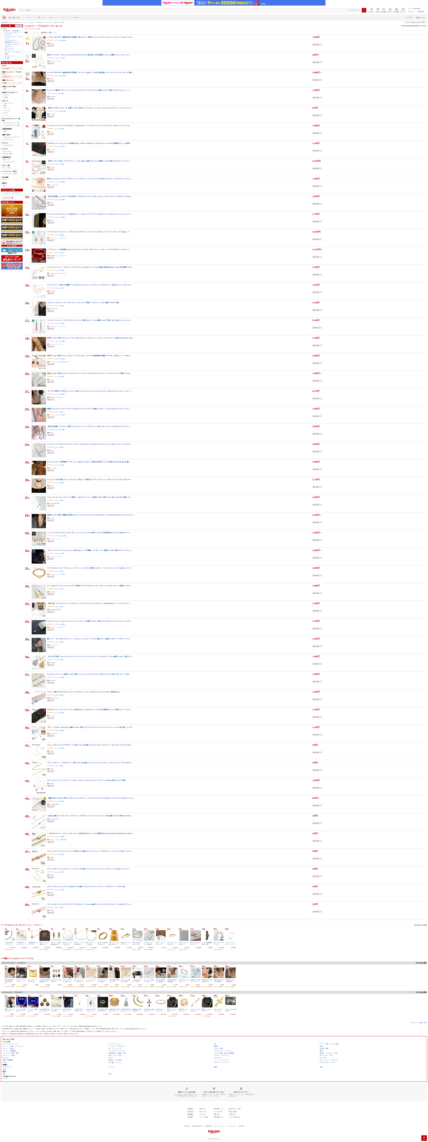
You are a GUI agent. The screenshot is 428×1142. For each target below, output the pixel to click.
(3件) (185, 949)
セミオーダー (7, 151)
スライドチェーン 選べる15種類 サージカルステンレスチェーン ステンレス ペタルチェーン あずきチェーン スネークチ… (90, 285)
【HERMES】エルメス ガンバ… (21, 943)
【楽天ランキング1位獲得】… (230, 980)
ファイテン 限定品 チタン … (33, 1010)
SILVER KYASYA (53, 308)
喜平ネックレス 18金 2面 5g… (79, 943)
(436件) (232, 986)
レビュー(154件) (59, 394)
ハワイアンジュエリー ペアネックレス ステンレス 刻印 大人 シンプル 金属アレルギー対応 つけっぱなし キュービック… (89, 320)
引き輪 (5, 97)
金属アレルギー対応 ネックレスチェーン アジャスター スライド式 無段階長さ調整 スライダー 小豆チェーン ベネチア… (89, 355)
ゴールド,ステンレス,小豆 (55, 22)
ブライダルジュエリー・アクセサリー (13, 45)
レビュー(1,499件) (60, 40)
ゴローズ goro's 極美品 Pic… (230, 1010)
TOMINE (51, 751)
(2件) (11, 949)
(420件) (23, 986)
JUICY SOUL (53, 468)
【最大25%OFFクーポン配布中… (219, 980)
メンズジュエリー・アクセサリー (13, 37)
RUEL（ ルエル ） (54, 733)
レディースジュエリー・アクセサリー (13, 33)
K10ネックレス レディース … (160, 943)
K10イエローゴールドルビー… (172, 943)
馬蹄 (4, 105)
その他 (7, 58)
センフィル (52, 149)
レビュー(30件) (59, 872)
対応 (4, 89)
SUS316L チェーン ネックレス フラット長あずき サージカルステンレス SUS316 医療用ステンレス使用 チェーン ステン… (89, 709)
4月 (4, 185)
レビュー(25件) (59, 306)
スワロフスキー (8, 139)
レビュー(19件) (59, 164)
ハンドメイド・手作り (10, 174)
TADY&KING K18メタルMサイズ (44, 1010)
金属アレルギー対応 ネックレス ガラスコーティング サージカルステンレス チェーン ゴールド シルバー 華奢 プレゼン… (89, 373)
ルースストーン (10, 56)
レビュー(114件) (59, 624)
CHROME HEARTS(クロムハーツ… (114, 1010)
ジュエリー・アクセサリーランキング (43, 26)
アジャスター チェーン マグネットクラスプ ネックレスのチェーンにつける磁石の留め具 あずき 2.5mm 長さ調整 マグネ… (90, 267)
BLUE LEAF (52, 291)
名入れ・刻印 (7, 153)
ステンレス (7, 76)
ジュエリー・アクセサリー (36, 22)
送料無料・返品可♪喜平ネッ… (137, 1010)
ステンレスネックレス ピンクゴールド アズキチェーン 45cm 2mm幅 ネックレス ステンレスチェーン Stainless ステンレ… (89, 904)
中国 (4, 131)
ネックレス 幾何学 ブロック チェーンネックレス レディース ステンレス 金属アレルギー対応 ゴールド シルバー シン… (89, 90)
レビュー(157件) (59, 58)
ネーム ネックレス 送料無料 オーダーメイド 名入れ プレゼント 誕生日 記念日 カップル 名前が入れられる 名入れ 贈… (88, 462)
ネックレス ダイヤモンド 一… (91, 980)
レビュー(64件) (59, 129)
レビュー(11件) (59, 890)
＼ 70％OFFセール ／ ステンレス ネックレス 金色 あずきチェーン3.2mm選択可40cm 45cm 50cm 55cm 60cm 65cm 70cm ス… (90, 833)
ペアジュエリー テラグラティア (57, 238)
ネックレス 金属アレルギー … (149, 980)
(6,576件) (105, 986)
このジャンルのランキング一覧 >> (415, 22)
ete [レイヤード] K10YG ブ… (183, 943)
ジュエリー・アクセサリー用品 (13, 53)
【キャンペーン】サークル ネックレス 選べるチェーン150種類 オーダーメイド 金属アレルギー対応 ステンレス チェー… (90, 550)
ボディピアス (9, 48)
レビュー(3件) (58, 606)
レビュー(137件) (59, 146)
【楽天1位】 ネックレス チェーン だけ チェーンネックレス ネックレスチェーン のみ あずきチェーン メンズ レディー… (89, 603)
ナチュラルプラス (53, 185)
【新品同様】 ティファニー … (33, 943)
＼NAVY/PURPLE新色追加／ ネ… (44, 980)
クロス (5, 113)
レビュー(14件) (59, 93)
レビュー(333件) (59, 217)
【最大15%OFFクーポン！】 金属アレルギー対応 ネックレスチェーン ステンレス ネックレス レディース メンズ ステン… (90, 108)
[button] (378, 10)
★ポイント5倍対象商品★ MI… (56, 943)
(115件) (174, 986)
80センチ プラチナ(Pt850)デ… (67, 943)
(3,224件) (210, 986)
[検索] (364, 10)
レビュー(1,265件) (60, 536)
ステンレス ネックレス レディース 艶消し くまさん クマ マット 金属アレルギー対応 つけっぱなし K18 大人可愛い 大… (89, 497)
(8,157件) (117, 986)
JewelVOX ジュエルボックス (56, 627)
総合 (5, 29)
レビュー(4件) (58, 642)
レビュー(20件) (59, 677)
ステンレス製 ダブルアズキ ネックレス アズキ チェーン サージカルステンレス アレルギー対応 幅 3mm (83, 692)
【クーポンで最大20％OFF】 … (125, 980)
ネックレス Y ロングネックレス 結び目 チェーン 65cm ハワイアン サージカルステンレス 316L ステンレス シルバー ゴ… (89, 214)
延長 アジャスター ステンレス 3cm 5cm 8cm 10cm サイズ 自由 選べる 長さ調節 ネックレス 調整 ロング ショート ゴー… (89, 55)
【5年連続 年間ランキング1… (114, 980)
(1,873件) (140, 986)
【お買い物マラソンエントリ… (9, 943)
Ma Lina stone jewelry (54, 819)
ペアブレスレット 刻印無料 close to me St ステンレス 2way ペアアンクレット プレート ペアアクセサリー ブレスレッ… (89, 249)
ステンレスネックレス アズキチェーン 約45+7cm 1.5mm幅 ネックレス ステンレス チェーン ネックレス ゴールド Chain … (90, 745)
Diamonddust (52, 96)
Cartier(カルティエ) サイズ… (160, 1010)
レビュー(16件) (59, 801)
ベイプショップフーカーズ (56, 344)
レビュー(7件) (58, 412)
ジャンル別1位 (74, 17)
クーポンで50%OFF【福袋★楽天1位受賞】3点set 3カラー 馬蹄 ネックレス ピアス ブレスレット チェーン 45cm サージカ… (90, 37)
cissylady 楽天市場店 (54, 503)
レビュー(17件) (59, 553)
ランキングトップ (30, 17)
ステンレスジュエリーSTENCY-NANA (58, 361)
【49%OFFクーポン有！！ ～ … (184, 980)
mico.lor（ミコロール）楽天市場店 (58, 839)
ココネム (51, 379)
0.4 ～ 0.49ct (7, 168)
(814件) (221, 986)
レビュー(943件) (59, 199)
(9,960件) (82, 986)
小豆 (4, 83)
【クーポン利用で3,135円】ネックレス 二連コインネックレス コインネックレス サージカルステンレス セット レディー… (90, 391)
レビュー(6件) (58, 766)
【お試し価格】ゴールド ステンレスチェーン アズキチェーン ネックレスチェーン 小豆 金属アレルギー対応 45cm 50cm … (90, 816)
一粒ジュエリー (8, 103)
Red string (51, 167)
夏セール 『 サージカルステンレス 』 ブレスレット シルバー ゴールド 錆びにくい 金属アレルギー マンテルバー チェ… (89, 639)
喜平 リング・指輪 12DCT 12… (114, 943)
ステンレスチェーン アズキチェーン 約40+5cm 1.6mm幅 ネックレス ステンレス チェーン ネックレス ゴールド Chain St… (90, 762)
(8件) (139, 949)
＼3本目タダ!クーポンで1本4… (137, 980)
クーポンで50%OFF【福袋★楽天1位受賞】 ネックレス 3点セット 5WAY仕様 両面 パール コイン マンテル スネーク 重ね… (90, 72)
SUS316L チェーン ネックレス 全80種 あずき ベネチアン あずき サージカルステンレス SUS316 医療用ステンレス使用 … (89, 143)
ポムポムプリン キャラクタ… (32, 980)
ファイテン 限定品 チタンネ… (21, 1010)
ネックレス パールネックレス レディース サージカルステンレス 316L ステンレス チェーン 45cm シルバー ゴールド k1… (89, 444)
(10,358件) (70, 986)
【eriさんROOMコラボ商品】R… (161, 980)
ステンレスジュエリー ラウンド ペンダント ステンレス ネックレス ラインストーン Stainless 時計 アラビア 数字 (86, 780)
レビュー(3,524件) (60, 111)
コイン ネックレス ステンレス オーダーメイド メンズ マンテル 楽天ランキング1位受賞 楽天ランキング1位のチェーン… (89, 532)
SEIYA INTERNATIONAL (55, 609)
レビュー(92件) (59, 288)
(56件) (11, 1016)
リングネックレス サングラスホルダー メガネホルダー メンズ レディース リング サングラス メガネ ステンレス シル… (89, 125)
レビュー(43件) (59, 376)
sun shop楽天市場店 (54, 804)
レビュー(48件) (59, 235)
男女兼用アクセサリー (12, 42)
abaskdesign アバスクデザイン (56, 397)
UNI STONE (52, 592)
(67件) (34, 1016)
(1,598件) (94, 986)
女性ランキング (53, 17)
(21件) (46, 949)
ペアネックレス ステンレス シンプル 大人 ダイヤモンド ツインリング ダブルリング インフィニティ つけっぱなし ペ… (89, 232)
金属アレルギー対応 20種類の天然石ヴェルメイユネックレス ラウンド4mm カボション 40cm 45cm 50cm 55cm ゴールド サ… (90, 515)
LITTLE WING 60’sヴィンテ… (67, 1010)
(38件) (69, 1016)
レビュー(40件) (59, 748)
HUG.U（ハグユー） (54, 645)
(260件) (58, 1016)
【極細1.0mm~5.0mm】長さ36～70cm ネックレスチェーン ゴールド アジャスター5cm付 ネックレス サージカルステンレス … (91, 798)
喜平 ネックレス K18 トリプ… (172, 1010)
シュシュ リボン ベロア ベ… (21, 980)
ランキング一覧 (8, 198)
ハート (5, 115)
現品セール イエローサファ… (125, 943)
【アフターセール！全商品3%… (149, 943)
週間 (50, 32)
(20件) (162, 986)
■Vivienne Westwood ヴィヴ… (195, 943)
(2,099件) (198, 986)
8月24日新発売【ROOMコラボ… (9, 981)
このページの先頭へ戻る (419, 1022)
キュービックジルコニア (11, 137)
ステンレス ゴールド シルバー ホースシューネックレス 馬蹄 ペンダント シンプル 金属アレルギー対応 (83, 302)
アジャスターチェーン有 (11, 123)
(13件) (81, 949)
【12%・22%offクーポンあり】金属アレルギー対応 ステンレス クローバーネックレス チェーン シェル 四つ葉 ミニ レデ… (90, 727)
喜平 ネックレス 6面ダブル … (44, 943)
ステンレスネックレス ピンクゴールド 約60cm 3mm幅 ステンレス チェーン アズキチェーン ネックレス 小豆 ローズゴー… (90, 851)
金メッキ (6, 159)
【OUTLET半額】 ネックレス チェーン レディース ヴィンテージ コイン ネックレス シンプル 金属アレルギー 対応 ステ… (90, 656)
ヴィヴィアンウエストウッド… (230, 943)
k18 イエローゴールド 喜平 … (56, 1010)
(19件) (151, 949)
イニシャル (7, 110)
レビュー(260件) (59, 429)
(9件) (209, 1016)
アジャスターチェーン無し (12, 125)
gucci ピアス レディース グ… (219, 943)
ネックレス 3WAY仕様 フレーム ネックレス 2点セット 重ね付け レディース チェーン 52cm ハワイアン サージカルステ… (89, 479)
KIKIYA (51, 43)
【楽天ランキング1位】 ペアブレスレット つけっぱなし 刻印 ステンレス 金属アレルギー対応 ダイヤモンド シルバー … (89, 161)
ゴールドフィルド (9, 162)
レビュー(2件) (58, 447)
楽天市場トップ (6, 22)
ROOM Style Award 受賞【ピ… (207, 980)
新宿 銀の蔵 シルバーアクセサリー (58, 255)
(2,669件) (152, 986)
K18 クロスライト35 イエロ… (218, 1010)
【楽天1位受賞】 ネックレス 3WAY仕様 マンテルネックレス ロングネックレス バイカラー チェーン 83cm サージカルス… (90, 196)
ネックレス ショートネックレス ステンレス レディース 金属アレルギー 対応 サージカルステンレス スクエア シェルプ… (89, 621)
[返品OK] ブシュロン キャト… (184, 1010)
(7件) (93, 949)
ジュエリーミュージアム (55, 61)
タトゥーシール (10, 50)
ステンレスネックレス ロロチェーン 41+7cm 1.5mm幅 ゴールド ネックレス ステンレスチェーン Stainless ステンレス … (89, 869)
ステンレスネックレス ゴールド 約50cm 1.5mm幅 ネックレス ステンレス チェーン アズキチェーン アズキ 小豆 (86, 886)
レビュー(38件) (59, 270)
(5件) (69, 949)
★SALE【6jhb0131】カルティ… (103, 943)
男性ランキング (42, 17)
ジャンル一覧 (408, 17)
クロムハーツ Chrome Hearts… (195, 1010)
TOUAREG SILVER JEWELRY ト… (103, 1010)
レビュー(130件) (59, 182)
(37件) (127, 986)
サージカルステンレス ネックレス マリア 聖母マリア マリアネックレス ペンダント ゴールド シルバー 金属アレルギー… (89, 586)
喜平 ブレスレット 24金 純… (91, 943)
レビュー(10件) (59, 323)
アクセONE (52, 114)
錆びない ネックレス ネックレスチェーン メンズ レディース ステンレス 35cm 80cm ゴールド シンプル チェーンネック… (89, 179)
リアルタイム (64, 17)
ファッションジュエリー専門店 (57, 415)
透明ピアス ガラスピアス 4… (9, 1010)
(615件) (12, 986)
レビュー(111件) (59, 359)
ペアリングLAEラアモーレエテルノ (58, 273)
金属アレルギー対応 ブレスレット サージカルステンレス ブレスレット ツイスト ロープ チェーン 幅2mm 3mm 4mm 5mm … (91, 338)
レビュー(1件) (58, 253)
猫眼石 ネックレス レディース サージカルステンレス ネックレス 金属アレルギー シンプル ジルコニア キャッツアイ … (89, 409)
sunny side (51, 518)
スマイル (6, 108)
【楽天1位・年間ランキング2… (195, 980)
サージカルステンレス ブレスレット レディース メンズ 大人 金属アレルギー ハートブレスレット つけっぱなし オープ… (89, 568)
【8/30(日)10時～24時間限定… (172, 980)
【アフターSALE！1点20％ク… (67, 980)
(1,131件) (47, 986)
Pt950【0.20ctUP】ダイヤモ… (136, 943)
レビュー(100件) (59, 341)
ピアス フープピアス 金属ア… (102, 980)
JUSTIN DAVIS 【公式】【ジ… (79, 1010)
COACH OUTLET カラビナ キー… (91, 1010)
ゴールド (6, 68)
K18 (4, 179)
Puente (50, 131)
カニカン (6, 95)
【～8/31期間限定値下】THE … (207, 943)
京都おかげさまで (53, 698)
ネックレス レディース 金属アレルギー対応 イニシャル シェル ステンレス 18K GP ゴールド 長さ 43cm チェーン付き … (89, 674)
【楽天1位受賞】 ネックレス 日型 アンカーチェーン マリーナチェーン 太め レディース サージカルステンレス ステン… (89, 426)
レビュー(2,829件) (60, 76)
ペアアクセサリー (10, 40)
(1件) (174, 949)
